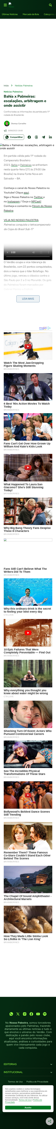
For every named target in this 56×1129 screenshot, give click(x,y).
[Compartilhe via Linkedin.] (50, 137)
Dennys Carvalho (18, 123)
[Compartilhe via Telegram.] (43, 137)
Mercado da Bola (31, 14)
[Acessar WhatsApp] (11, 1014)
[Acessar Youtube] (38, 1014)
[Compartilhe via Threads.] (36, 137)
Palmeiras (26, 164)
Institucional (13, 1072)
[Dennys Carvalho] (7, 123)
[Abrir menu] (5, 5)
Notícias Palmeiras (24, 85)
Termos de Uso (15, 1081)
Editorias (10, 1064)
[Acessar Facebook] (31, 1014)
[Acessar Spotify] (45, 1014)
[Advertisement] (28, 51)
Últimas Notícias (10, 14)
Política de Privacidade (37, 1081)
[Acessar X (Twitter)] (18, 1014)
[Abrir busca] (50, 5)
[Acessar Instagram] (25, 1014)
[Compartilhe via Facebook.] (29, 137)
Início (6, 85)
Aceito (28, 1107)
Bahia (14, 164)
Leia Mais (28, 298)
